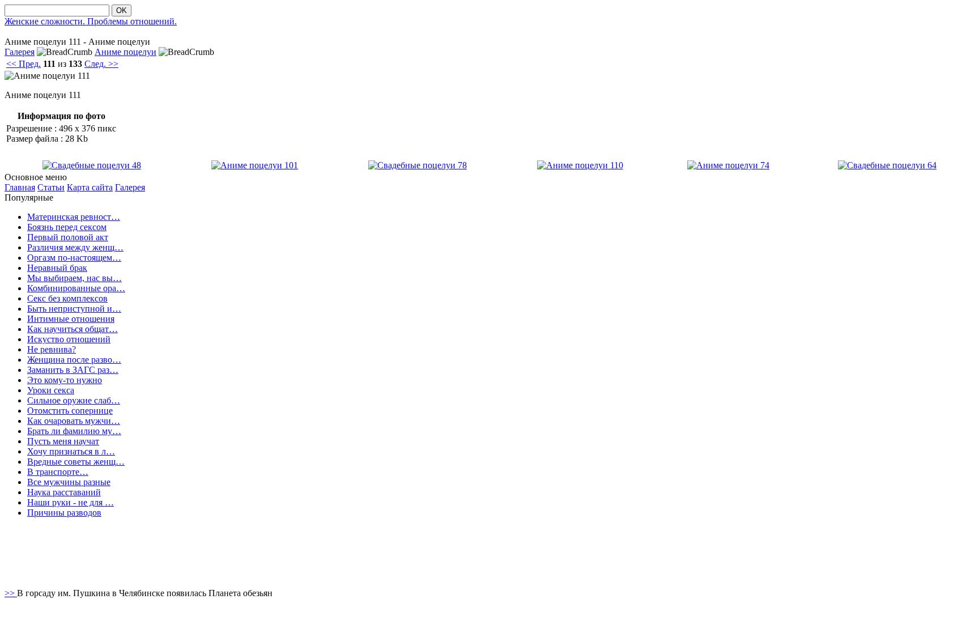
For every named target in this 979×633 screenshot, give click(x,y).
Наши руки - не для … (70, 502)
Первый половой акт (67, 237)
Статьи (51, 187)
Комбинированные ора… (76, 288)
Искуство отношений (68, 339)
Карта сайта (90, 187)
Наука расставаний (64, 492)
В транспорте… (57, 472)
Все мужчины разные (68, 482)
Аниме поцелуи (125, 52)
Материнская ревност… (73, 217)
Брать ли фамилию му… (74, 431)
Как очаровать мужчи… (73, 421)
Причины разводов (64, 512)
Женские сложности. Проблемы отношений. (91, 21)
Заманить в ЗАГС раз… (72, 370)
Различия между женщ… (75, 247)
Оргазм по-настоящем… (74, 257)
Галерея (20, 52)
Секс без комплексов (67, 298)
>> (11, 593)
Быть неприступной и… (74, 308)
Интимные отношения (70, 319)
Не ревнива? (51, 349)
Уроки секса (50, 390)
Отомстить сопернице (70, 410)
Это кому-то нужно (64, 380)
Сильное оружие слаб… (73, 400)
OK (121, 10)
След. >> (101, 64)
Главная (20, 187)
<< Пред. (23, 64)
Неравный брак (57, 268)
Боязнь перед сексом (67, 227)
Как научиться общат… (72, 329)
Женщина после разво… (74, 359)
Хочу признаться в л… (71, 451)
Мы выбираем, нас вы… (74, 278)
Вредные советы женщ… (76, 461)
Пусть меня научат (63, 441)
